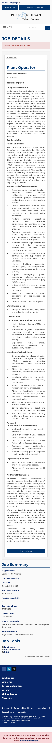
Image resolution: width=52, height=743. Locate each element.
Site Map (5, 708)
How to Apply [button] (26, 551)
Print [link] (6, 652)
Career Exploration (12, 686)
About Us (7, 698)
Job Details (11, 57)
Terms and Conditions (23, 708)
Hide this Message (29, 740)
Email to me (9, 647)
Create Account (33, 8)
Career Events (8, 712)
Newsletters (42, 708)
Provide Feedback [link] (13, 649)
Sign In (8, 8)
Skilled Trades (9, 694)
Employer (7, 682)
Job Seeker (8, 678)
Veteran (6, 690)
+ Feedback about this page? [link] (37, 657)
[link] (26, 16)
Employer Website (10, 578)
